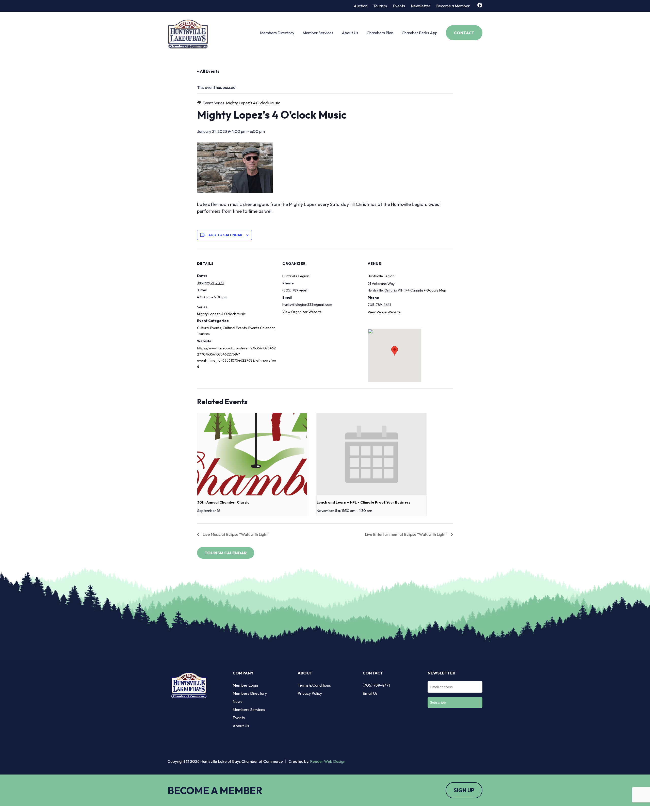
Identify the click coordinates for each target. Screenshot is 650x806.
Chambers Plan (380, 32)
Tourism (380, 5)
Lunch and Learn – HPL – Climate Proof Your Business (363, 502)
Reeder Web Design (327, 761)
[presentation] (252, 454)
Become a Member (453, 5)
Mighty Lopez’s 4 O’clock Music (221, 314)
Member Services (318, 32)
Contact (464, 32)
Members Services (249, 709)
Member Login (245, 685)
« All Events (208, 71)
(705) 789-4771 (376, 685)
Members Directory (277, 32)
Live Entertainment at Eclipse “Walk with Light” (406, 534)
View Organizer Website (302, 312)
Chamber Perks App (419, 32)
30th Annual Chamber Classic (223, 502)
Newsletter (420, 5)
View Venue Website (384, 312)
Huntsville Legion (295, 276)
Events (399, 5)
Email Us (370, 693)
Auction (360, 5)
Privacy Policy (310, 693)
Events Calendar (261, 328)
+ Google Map (435, 290)
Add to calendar (225, 235)
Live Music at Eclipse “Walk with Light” (235, 534)
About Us (350, 32)
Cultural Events (209, 328)
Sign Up (464, 790)
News (237, 701)
